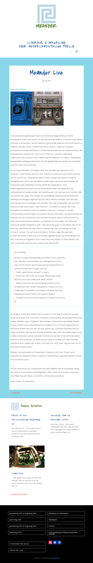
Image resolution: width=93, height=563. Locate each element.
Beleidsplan (53, 520)
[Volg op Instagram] (50, 542)
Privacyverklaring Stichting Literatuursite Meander (63, 533)
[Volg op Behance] (55, 542)
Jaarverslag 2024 (15, 532)
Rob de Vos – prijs (16, 550)
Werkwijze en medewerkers (59, 513)
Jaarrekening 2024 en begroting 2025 (22, 526)
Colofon (51, 526)
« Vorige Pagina (18, 495)
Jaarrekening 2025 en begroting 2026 (22, 513)
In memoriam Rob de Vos (19, 544)
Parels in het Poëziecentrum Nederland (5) (25, 419)
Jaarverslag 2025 (15, 520)
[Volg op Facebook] (59, 542)
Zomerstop (17, 473)
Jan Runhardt (54, 558)
